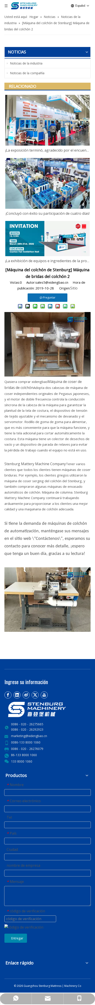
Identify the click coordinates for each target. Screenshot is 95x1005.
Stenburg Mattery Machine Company (35, 463)
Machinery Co (72, 986)
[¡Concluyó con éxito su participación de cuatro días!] (47, 183)
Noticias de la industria (25, 63)
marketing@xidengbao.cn (29, 736)
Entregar (17, 938)
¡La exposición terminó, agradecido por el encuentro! (47, 150)
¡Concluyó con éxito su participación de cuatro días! (47, 213)
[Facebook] (7, 695)
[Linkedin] (17, 695)
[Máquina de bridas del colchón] (47, 630)
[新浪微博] (26, 695)
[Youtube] (44, 695)
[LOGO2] (47, 709)
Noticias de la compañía (26, 73)
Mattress (56, 986)
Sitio (74, 288)
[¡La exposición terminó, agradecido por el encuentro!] (47, 120)
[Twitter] (35, 695)
